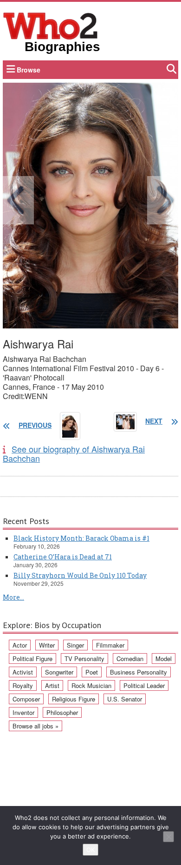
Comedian (129, 658)
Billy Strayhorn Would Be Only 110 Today (80, 575)
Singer (75, 645)
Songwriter (59, 672)
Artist (52, 685)
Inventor (23, 712)
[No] (168, 836)
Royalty (23, 685)
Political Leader (144, 685)
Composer (26, 699)
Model (163, 658)
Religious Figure (73, 699)
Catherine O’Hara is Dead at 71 (62, 556)
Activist (23, 672)
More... (13, 597)
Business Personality (138, 672)
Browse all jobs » (35, 725)
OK (90, 849)
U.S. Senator (124, 699)
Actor (20, 645)
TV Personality (84, 658)
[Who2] (50, 25)
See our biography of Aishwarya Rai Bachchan (74, 453)
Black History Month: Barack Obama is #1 (81, 538)
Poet (91, 672)
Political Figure (32, 658)
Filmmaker (110, 645)
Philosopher (62, 712)
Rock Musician (91, 685)
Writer (47, 645)
